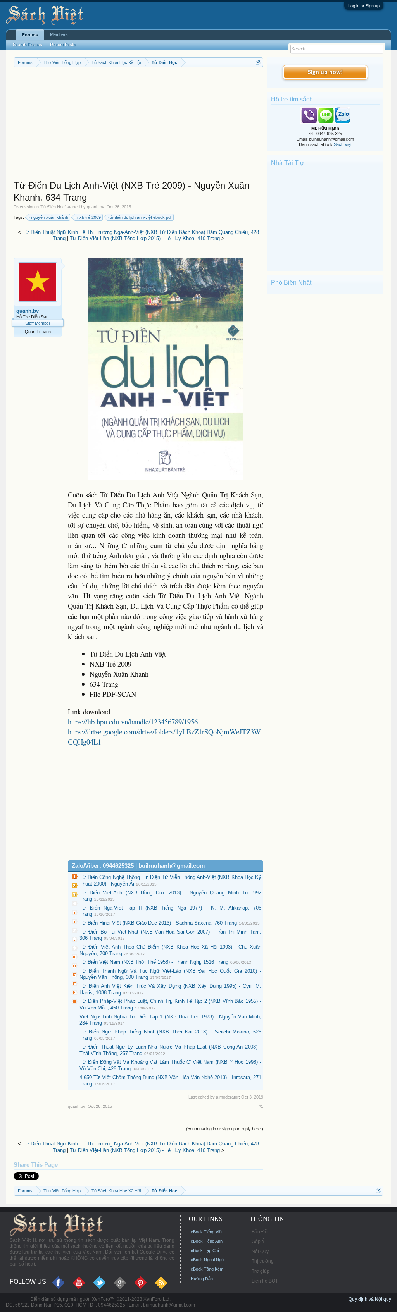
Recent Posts (63, 44)
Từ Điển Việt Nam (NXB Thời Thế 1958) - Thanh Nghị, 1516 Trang (153, 962)
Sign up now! (325, 72)
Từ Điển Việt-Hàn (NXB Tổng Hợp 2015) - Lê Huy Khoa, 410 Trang (145, 238)
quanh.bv (95, 207)
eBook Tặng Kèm (207, 1269)
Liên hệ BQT (265, 1281)
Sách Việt (343, 144)
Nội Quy (260, 1251)
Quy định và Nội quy (370, 1299)
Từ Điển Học (53, 207)
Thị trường (263, 1261)
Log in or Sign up (364, 5)
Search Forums (27, 44)
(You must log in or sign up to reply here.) (224, 1128)
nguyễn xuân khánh (49, 217)
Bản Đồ (260, 1232)
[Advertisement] (138, 125)
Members (59, 34)
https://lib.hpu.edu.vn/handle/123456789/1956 (133, 721)
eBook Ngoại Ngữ (207, 1259)
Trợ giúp (260, 1271)
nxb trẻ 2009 (89, 217)
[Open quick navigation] (258, 62)
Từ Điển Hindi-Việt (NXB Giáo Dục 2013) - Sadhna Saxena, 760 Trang (158, 923)
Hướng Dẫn (202, 1278)
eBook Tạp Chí (205, 1250)
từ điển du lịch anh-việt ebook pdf (141, 217)
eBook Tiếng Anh (207, 1241)
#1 (261, 1106)
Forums (30, 35)
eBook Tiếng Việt (207, 1231)
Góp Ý (258, 1241)
